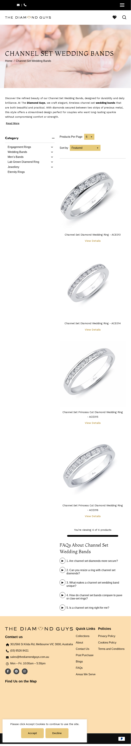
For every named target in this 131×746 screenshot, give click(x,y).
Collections (82, 636)
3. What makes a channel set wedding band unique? (92, 584)
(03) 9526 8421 (19, 650)
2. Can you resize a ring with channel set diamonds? (90, 572)
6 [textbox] (86, 136)
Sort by (64, 147)
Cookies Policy (107, 642)
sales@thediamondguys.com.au (29, 656)
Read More (12, 123)
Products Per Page (71, 136)
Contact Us (82, 648)
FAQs (79, 667)
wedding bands (105, 102)
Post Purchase (85, 655)
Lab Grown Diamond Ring (23, 161)
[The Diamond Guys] (28, 17)
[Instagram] (24, 671)
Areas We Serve (86, 674)
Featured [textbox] (77, 147)
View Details (93, 240)
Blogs (79, 661)
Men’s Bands (16, 156)
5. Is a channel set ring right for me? (87, 607)
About (79, 642)
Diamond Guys (36, 102)
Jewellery (13, 167)
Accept (32, 733)
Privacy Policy (106, 636)
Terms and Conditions (111, 648)
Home (8, 60)
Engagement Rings (19, 147)
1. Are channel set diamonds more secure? (92, 560)
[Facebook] (7, 671)
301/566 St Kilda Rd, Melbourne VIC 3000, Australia (41, 644)
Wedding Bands (17, 151)
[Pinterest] (15, 671)
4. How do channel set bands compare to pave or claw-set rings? (94, 597)
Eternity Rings (16, 171)
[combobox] (89, 137)
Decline (57, 733)
